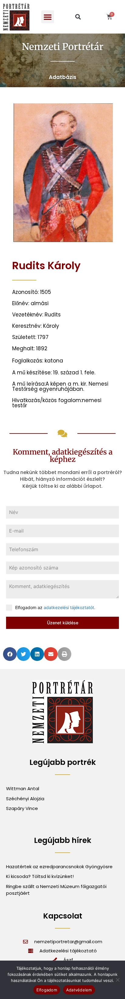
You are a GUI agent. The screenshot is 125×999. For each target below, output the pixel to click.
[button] (47, 16)
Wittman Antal (23, 788)
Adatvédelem (79, 989)
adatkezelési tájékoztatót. (69, 607)
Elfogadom (46, 989)
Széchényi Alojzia (25, 798)
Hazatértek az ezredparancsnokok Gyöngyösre (59, 866)
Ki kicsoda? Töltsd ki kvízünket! (40, 876)
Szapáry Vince (22, 808)
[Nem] (117, 980)
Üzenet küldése (62, 622)
